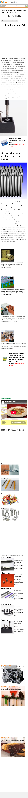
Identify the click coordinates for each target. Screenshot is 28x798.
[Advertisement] (14, 42)
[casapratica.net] (9, 2)
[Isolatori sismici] (7, 282)
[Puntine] (10, 499)
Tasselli (3, 479)
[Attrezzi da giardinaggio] (13, 695)
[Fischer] (10, 469)
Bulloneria (4, 509)
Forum (7, 5)
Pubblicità (24, 796)
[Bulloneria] (10, 514)
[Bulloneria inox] (7, 580)
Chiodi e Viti (4, 12)
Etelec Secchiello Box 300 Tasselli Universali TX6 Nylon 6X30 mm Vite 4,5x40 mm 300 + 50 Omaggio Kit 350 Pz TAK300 (17, 357)
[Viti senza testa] (7, 596)
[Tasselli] (10, 484)
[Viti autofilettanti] (7, 564)
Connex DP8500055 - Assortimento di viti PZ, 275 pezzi (17, 140)
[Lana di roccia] (7, 255)
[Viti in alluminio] (7, 611)
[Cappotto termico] (7, 309)
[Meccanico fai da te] (13, 674)
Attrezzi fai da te (21, 10)
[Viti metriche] (7, 627)
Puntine (3, 494)
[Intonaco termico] (7, 336)
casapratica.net (10, 10)
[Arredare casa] (13, 746)
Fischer (3, 464)
